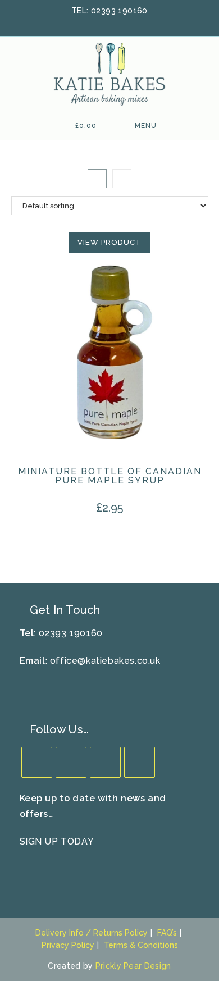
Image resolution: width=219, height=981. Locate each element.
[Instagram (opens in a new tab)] (125, 23)
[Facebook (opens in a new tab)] (96, 23)
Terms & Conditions (141, 945)
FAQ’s (167, 932)
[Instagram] (105, 762)
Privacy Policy (68, 945)
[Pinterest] (139, 762)
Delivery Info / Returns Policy (91, 932)
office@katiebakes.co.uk (105, 660)
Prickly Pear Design (133, 965)
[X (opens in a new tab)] (82, 23)
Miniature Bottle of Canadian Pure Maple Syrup (110, 476)
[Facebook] (71, 762)
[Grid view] (97, 178)
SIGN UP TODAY (57, 841)
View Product (109, 242)
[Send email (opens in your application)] (138, 23)
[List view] (121, 178)
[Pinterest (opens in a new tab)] (111, 23)
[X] (36, 762)
